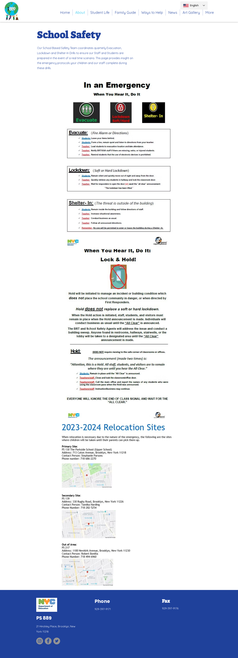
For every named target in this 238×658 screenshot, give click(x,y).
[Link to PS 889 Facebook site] (48, 641)
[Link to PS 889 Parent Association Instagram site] (39, 641)
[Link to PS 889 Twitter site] (56, 641)
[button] (100, 12)
